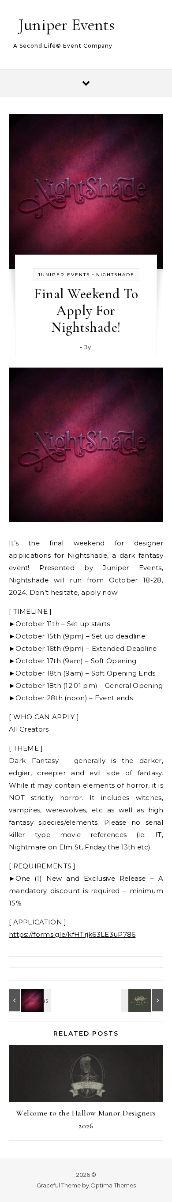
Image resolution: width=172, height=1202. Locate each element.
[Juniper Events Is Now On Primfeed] (143, 1000)
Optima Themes (113, 1185)
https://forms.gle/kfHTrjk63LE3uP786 (72, 934)
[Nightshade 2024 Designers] (29, 1000)
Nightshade (115, 275)
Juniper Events (67, 25)
